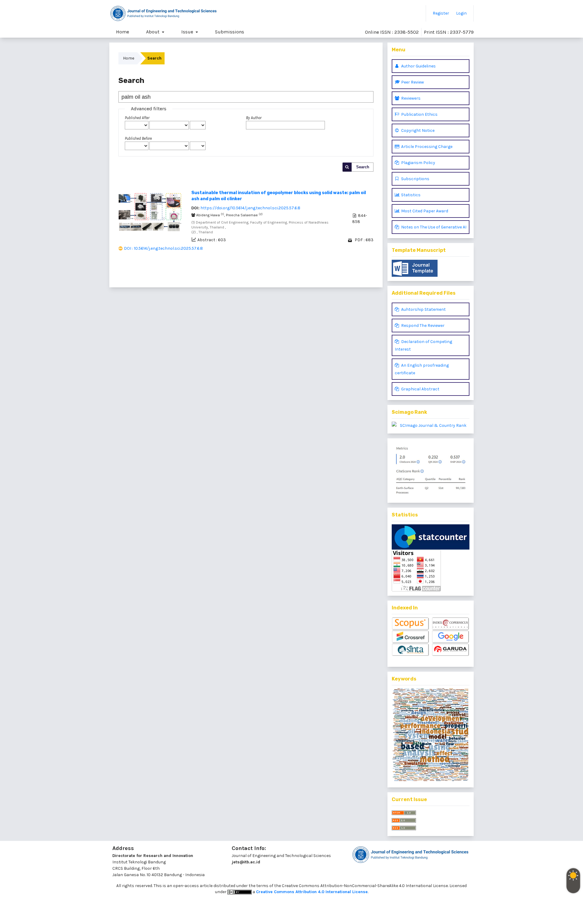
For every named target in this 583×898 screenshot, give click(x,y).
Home (122, 32)
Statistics (410, 194)
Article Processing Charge (426, 146)
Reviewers (410, 98)
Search (362, 167)
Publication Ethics (419, 114)
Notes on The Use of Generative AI (433, 227)
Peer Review (412, 82)
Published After (137, 117)
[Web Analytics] (430, 537)
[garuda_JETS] (450, 649)
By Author (253, 117)
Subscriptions (414, 178)
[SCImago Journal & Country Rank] (430, 425)
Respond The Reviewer (422, 325)
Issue (187, 32)
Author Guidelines (418, 66)
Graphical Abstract (419, 389)
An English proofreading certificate (422, 369)
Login (461, 13)
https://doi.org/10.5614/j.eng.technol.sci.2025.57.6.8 (250, 208)
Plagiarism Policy (417, 162)
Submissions (229, 32)
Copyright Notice (417, 130)
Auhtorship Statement (423, 309)
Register (441, 13)
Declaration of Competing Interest (423, 345)
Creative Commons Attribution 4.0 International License (312, 891)
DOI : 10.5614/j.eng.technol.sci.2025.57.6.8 (163, 248)
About (153, 32)
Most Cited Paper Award (424, 211)
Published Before (138, 138)
